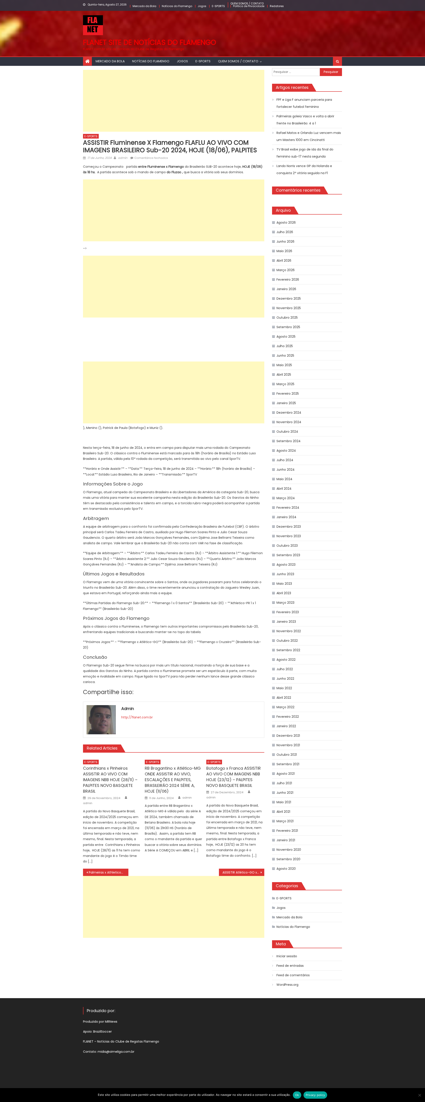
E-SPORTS (218, 6)
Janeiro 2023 (286, 621)
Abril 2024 (284, 488)
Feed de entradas (290, 965)
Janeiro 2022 (286, 726)
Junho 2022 (285, 678)
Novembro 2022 (288, 631)
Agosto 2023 (286, 564)
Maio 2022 (284, 688)
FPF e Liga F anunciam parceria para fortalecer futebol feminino (304, 103)
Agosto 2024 (286, 450)
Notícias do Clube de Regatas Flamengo (128, 1041)
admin (122, 158)
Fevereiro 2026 (287, 279)
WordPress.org (287, 984)
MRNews (111, 1021)
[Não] (419, 1095)
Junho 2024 (285, 469)
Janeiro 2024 (286, 517)
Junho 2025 (285, 355)
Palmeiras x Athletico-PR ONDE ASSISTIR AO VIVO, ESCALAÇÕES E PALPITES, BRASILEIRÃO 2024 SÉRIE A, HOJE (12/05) (108, 872)
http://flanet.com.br (137, 717)
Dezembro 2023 (288, 526)
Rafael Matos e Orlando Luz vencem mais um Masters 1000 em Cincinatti (308, 136)
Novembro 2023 (288, 536)
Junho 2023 (285, 574)
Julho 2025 (284, 346)
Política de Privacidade (248, 6)
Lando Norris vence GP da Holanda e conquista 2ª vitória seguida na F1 (304, 169)
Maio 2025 (284, 365)
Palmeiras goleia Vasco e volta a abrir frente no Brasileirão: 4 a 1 (305, 120)
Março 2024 (285, 498)
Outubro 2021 (286, 754)
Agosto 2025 (286, 336)
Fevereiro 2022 (287, 716)
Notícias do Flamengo (177, 6)
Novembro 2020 (288, 849)
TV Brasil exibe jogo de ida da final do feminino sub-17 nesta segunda (304, 153)
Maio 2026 (284, 251)
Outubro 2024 (287, 431)
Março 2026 (285, 270)
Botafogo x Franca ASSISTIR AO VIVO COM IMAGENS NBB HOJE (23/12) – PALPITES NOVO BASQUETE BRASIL (233, 776)
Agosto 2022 (286, 659)
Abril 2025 (283, 374)
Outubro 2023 (287, 545)
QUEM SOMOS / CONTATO (247, 3)
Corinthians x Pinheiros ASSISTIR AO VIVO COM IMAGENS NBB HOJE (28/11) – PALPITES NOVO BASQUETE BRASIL (110, 779)
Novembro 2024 (288, 422)
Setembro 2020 (288, 859)
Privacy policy (315, 1095)
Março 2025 (285, 384)
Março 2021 (285, 821)
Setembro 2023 (288, 555)
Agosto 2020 (286, 868)
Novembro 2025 (288, 308)
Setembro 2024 (288, 441)
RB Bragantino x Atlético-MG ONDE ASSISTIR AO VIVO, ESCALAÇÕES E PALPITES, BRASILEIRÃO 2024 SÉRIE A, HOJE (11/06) (173, 779)
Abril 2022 (283, 697)
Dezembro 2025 (288, 298)
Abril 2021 (283, 811)
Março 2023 (285, 602)
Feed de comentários (293, 975)
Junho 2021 (284, 792)
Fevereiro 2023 (287, 612)
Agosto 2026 (286, 222)
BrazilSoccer (102, 1031)
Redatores (277, 6)
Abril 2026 (283, 260)
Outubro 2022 (287, 640)
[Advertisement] (173, 101)
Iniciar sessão (286, 956)
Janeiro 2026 (286, 289)
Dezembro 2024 (288, 412)
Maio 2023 (284, 583)
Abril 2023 (283, 593)
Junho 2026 (285, 241)
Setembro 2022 (288, 650)
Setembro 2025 (288, 327)
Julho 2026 (284, 232)
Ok (297, 1095)
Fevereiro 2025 (287, 393)
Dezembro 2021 (288, 735)
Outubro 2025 (287, 317)
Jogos (202, 6)
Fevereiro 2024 (287, 507)
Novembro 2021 (288, 745)
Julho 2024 (284, 460)
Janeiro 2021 (285, 840)
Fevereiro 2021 (287, 830)
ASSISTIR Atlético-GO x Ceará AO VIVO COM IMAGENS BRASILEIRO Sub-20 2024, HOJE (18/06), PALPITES (243, 872)
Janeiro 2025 (286, 403)
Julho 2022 (284, 669)
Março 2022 (285, 707)
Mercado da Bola (144, 6)
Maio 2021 (283, 802)
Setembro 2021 (287, 764)
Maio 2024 (284, 479)
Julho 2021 (284, 783)
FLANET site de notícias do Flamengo (149, 42)
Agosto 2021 (285, 773)
